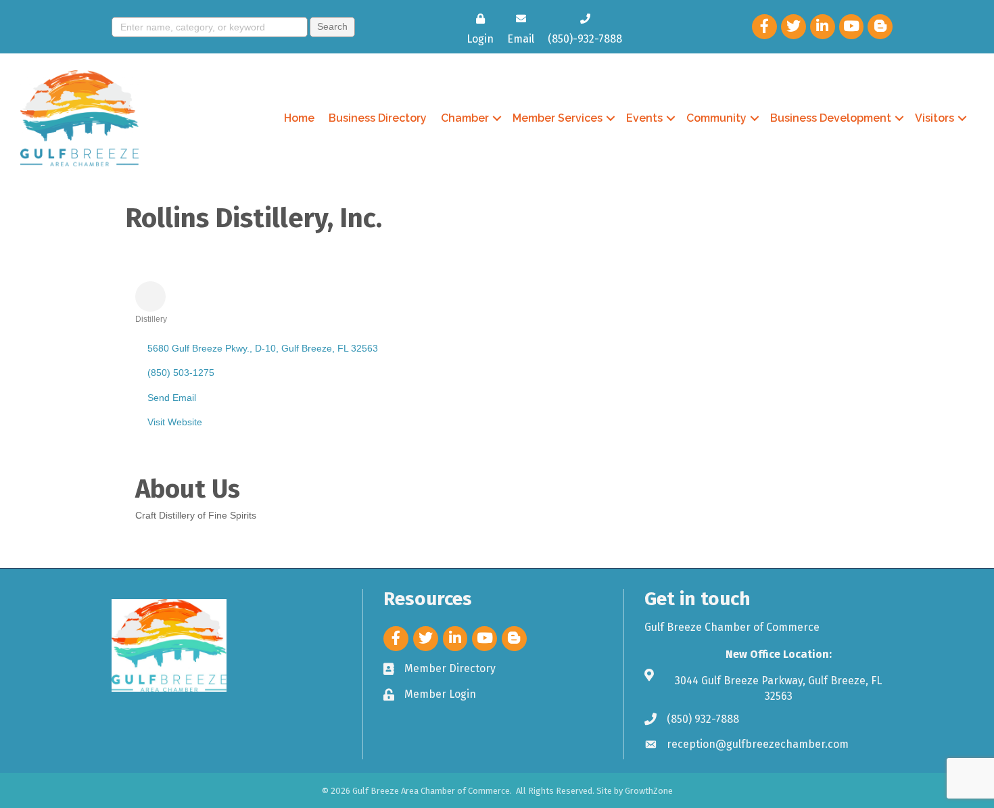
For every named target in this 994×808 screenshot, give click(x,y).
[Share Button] (150, 296)
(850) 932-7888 (703, 719)
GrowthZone (649, 791)
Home (299, 118)
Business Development (830, 118)
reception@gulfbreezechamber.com (758, 744)
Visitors (934, 118)
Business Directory (378, 118)
